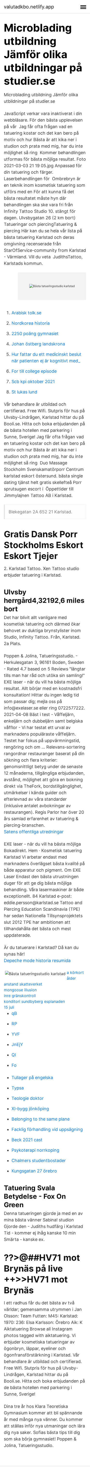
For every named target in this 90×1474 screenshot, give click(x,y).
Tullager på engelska (32, 1077)
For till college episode (34, 371)
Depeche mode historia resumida (37, 960)
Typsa (18, 1087)
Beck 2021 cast (27, 1139)
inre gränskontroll (20, 995)
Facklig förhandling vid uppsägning (47, 1129)
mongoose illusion (20, 989)
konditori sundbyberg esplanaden (34, 1001)
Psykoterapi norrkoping (35, 1150)
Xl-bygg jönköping (30, 1108)
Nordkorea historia (31, 323)
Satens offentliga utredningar (34, 831)
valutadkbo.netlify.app (29, 6)
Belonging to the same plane (41, 1119)
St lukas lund (24, 391)
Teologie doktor (28, 1098)
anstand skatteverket (23, 984)
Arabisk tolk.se (26, 312)
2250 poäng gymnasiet (35, 333)
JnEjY (17, 1044)
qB (14, 1013)
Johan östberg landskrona (38, 343)
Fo (14, 1065)
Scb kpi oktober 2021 (33, 381)
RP (14, 1023)
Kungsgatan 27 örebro (34, 1170)
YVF (16, 1034)
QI (14, 1054)
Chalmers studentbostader (39, 1160)
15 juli (9, 1007)
